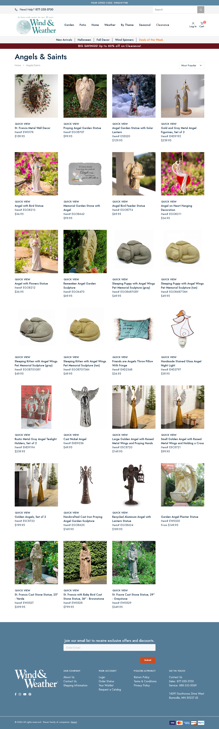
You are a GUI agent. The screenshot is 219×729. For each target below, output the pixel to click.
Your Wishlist (106, 685)
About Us (68, 677)
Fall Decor (103, 40)
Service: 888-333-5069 (183, 685)
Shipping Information (75, 685)
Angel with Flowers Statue (31, 284)
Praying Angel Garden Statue (82, 128)
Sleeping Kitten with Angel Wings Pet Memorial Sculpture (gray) (36, 363)
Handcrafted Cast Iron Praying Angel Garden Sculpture (82, 519)
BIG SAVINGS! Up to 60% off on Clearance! (109, 46)
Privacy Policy (142, 685)
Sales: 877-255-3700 (181, 681)
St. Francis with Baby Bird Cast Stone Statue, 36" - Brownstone (83, 597)
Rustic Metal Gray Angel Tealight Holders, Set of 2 (36, 441)
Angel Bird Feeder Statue (128, 206)
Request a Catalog (110, 689)
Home (18, 65)
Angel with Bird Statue (29, 206)
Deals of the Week (151, 40)
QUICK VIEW (22, 124)
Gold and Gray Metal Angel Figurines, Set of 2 (178, 130)
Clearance (162, 25)
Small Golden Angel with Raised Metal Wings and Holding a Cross (182, 441)
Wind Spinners (124, 40)
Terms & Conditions (145, 681)
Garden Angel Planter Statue (179, 517)
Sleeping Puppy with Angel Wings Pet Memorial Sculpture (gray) (133, 286)
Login (102, 677)
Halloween (84, 40)
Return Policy (141, 677)
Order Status (106, 681)
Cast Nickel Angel (74, 439)
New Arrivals (64, 40)
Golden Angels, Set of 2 (30, 517)
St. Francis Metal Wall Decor (32, 128)
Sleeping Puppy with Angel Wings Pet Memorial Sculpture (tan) (182, 286)
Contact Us (70, 681)
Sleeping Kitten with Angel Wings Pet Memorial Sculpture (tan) (84, 363)
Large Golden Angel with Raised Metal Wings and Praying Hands (133, 441)
